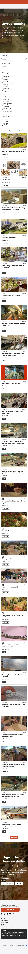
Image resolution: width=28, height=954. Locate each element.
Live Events (4, 921)
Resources (4, 922)
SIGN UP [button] (19, 883)
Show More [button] (14, 837)
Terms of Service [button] (5, 944)
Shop (2, 924)
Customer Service (7, 926)
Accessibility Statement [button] (8, 945)
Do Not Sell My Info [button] (23, 944)
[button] (25, 59)
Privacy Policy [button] (14, 944)
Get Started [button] (10, 909)
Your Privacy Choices (19, 945)
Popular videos (6, 919)
